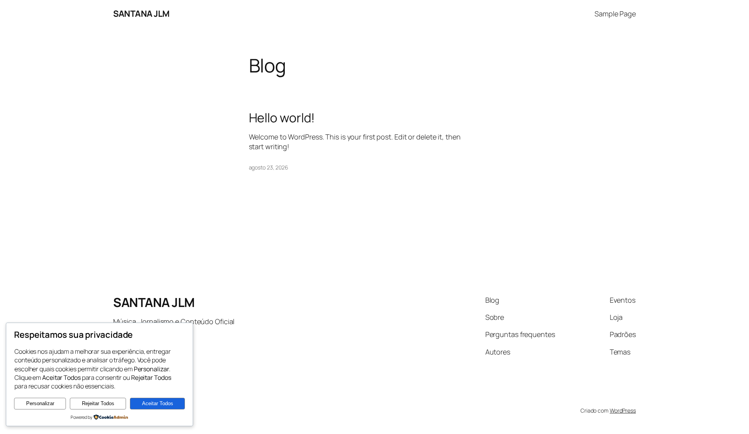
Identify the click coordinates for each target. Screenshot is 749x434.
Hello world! (282, 118)
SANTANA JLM (141, 13)
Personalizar (40, 403)
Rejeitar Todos (98, 403)
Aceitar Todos (157, 403)
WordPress (623, 410)
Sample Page (615, 13)
